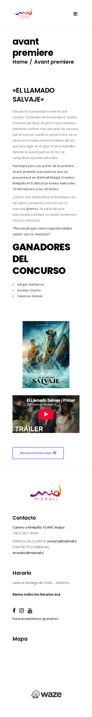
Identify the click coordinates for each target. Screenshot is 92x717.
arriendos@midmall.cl (28, 552)
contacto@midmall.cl (62, 541)
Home (20, 62)
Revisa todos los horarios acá (36, 594)
